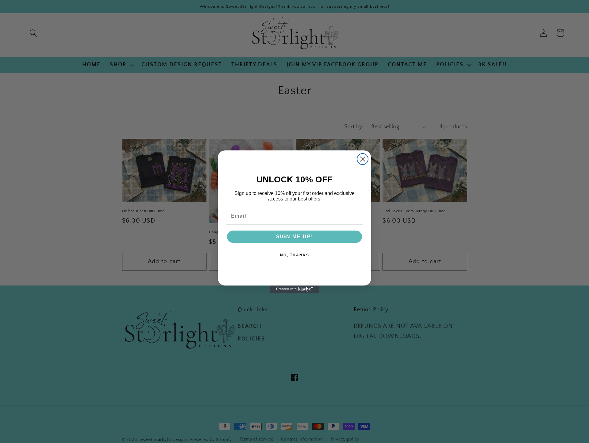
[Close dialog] (362, 159)
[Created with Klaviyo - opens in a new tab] (294, 289)
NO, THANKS (294, 255)
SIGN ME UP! (294, 236)
